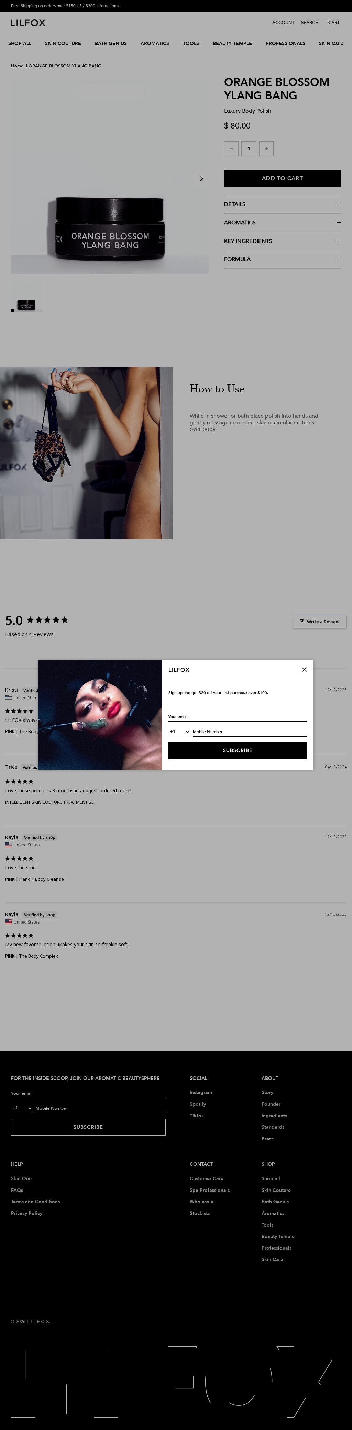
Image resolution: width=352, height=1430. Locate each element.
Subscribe (238, 750)
